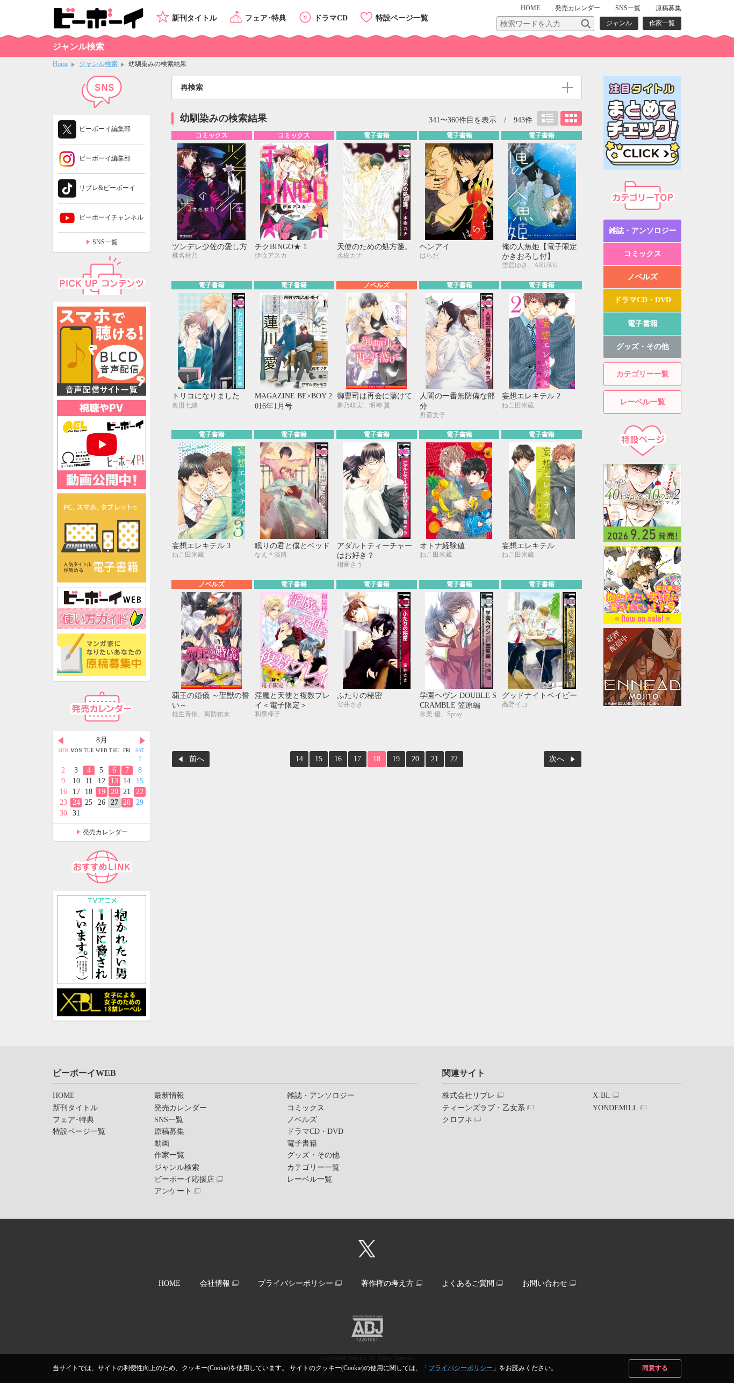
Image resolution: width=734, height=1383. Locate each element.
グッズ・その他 (642, 347)
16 (338, 759)
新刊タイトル (194, 18)
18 (376, 759)
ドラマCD (331, 18)
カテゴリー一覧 (642, 374)
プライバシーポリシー (460, 1368)
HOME (530, 8)
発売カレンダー (105, 832)
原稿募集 (668, 8)
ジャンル (619, 23)
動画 (161, 1143)
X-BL (601, 1095)
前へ (196, 759)
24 (76, 802)
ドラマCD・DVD (642, 300)
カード (571, 118)
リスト (547, 118)
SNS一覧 (628, 8)
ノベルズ (643, 277)
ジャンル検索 (98, 64)
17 (357, 759)
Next (142, 741)
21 (434, 759)
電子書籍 (643, 323)
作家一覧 (662, 23)
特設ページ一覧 (402, 18)
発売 (577, 8)
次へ (556, 759)
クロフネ (457, 1120)
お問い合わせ (544, 1283)
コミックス (642, 254)
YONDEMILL (615, 1108)
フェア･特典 (265, 18)
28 (127, 802)
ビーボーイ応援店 (184, 1179)
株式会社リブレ (468, 1095)
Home (60, 64)
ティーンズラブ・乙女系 (483, 1108)
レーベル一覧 (642, 402)
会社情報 (215, 1283)
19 (396, 759)
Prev (61, 741)
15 (318, 759)
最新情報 (169, 1095)
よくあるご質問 (468, 1283)
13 (114, 781)
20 (415, 759)
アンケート (173, 1191)
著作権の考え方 (387, 1283)
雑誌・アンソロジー (643, 231)
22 (454, 759)
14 (299, 759)
